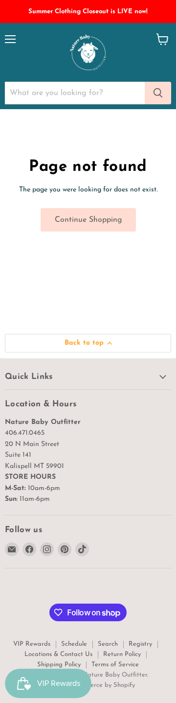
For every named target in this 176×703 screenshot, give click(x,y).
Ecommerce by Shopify (102, 685)
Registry (140, 644)
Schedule (74, 644)
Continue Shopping (88, 220)
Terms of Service (115, 664)
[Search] (158, 93)
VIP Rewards (31, 644)
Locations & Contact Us (58, 654)
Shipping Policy (59, 664)
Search (108, 644)
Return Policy (122, 654)
